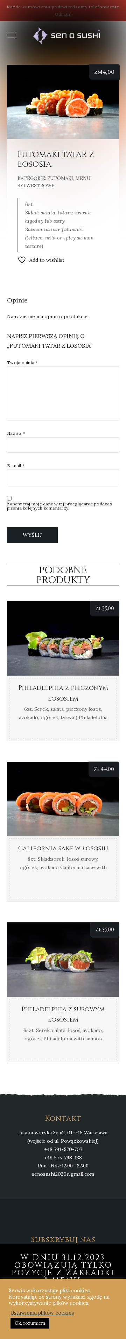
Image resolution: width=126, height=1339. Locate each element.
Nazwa (16, 433)
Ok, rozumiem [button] (30, 1323)
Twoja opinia (22, 363)
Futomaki (60, 178)
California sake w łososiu (63, 848)
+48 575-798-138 (63, 1158)
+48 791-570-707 (63, 1149)
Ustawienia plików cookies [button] (42, 1313)
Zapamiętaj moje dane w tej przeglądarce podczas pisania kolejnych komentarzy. (59, 506)
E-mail (15, 466)
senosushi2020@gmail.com (63, 1174)
